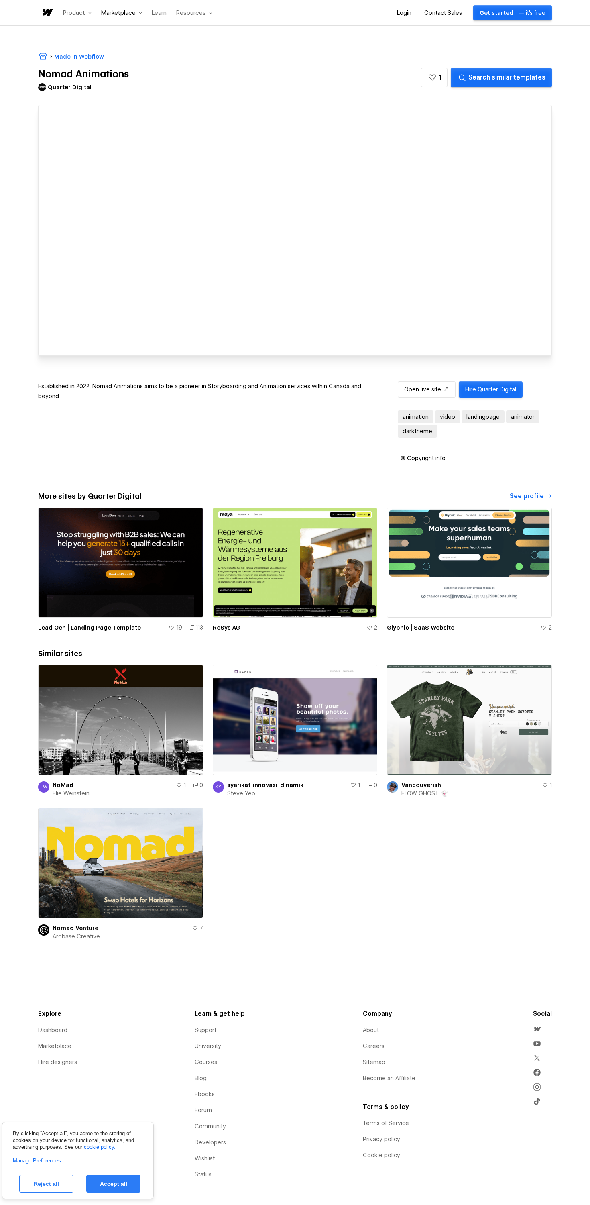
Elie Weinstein (71, 793)
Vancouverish (421, 785)
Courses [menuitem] (206, 1062)
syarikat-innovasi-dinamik (265, 785)
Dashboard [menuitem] (52, 1030)
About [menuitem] (371, 1030)
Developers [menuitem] (210, 1142)
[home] (47, 13)
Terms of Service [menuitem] (386, 1123)
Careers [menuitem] (374, 1046)
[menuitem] (537, 1029)
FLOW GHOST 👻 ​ (425, 793)
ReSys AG (226, 627)
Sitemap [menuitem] (374, 1062)
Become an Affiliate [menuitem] (389, 1078)
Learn (159, 13)
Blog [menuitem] (201, 1078)
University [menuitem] (208, 1046)
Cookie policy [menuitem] (381, 1155)
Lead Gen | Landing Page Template (89, 627)
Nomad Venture (75, 928)
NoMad (63, 785)
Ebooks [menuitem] (205, 1094)
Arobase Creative (76, 936)
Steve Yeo (241, 793)
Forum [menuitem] (203, 1110)
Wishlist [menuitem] (205, 1158)
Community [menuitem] (210, 1126)
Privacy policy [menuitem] (381, 1139)
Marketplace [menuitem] (54, 1046)
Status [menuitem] (203, 1174)
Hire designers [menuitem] (57, 1062)
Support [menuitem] (205, 1030)
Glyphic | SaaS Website (420, 627)
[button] (77, 13)
